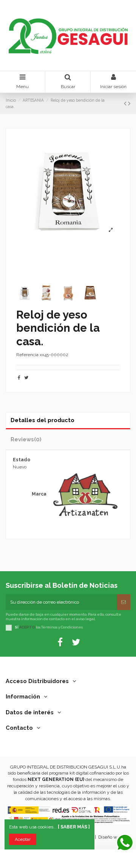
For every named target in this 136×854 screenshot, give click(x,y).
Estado (21, 459)
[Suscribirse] (123, 602)
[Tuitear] (26, 377)
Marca (39, 494)
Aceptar (23, 839)
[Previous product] (126, 103)
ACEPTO (27, 627)
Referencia (27, 354)
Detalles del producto (42, 420)
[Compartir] (19, 377)
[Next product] (129, 103)
